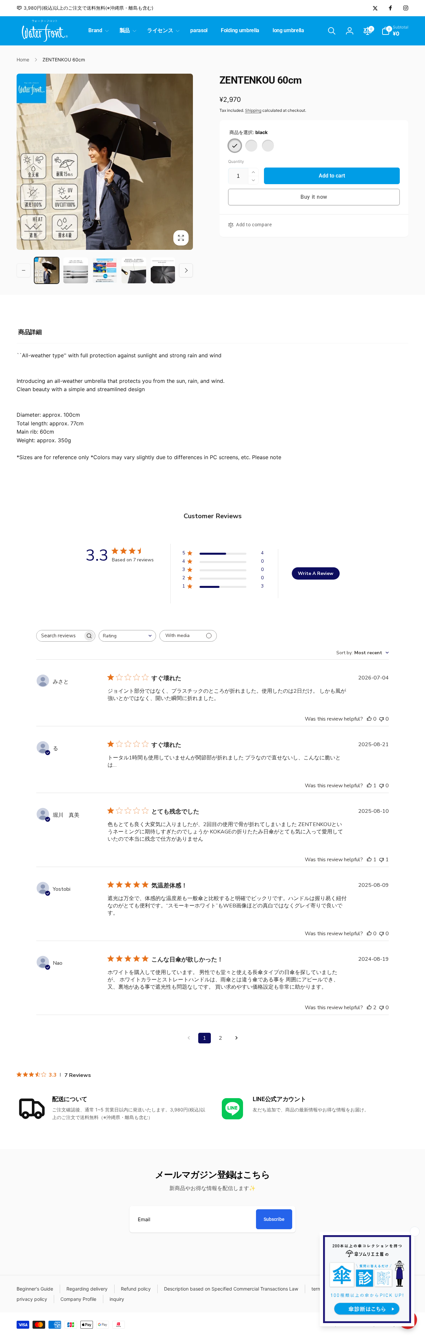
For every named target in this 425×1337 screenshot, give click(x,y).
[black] (235, 146)
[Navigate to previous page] (188, 1038)
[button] (97, 31)
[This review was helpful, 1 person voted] (369, 785)
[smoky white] (251, 146)
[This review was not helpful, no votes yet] (381, 719)
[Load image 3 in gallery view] (105, 270)
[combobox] (127, 636)
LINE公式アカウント (279, 1098)
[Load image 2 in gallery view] (75, 270)
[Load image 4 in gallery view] (134, 270)
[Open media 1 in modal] (105, 162)
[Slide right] (186, 270)
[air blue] (268, 146)
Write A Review (315, 573)
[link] (85, 8)
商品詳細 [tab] (30, 331)
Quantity (236, 161)
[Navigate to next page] (236, 1038)
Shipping (253, 110)
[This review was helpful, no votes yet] (369, 719)
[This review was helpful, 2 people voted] (369, 1007)
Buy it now (313, 197)
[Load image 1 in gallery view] (47, 270)
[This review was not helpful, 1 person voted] (381, 859)
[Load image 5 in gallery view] (163, 270)
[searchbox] (60, 635)
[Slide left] (24, 270)
